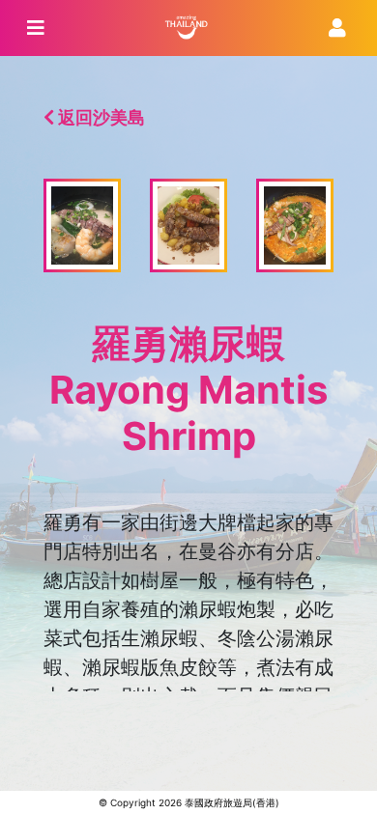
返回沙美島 (99, 117)
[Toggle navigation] (35, 28)
